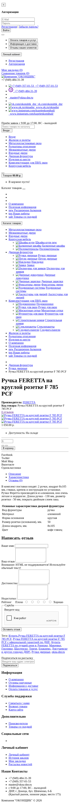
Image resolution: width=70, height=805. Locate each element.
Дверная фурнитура (21, 156)
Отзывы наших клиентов (23, 47)
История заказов (19, 757)
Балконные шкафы (53, 245)
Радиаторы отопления (22, 146)
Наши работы (19, 213)
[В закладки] (2, 445)
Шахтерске (21, 648)
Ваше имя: (7, 545)
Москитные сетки (52, 310)
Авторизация (17, 63)
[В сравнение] (6, 445)
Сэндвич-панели (50, 329)
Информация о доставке (23, 44)
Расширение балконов (25, 210)
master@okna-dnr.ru (21, 97)
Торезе (33, 648)
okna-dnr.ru (58, 651)
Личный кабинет (19, 754)
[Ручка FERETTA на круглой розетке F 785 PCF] (31, 415)
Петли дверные (47, 258)
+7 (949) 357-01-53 (46, 85)
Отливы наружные (20, 682)
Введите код (11, 609)
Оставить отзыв (11, 629)
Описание (15, 473)
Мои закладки (17, 761)
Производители (18, 723)
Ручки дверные (47, 255)
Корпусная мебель (20, 165)
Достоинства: (9, 583)
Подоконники (44, 303)
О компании (16, 203)
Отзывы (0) (15, 480)
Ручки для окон (47, 307)
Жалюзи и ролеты (20, 140)
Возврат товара (18, 706)
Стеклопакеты (46, 326)
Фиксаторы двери (52, 284)
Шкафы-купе (46, 242)
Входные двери (18, 152)
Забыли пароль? (28, 26)
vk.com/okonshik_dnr (49, 104)
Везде (12, 136)
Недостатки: (9, 598)
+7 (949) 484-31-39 (25, 91)
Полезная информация (22, 207)
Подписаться (10, 665)
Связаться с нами (19, 703)
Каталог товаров (12, 223)
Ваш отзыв (8, 561)
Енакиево (44, 648)
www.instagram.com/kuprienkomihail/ (31, 113)
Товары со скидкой (23, 216)
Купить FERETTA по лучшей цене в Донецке (30, 644)
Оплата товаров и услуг (23, 40)
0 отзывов (7, 412)
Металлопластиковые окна (25, 143)
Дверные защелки (52, 281)
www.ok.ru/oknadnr (46, 107)
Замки (30, 265)
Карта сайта (16, 709)
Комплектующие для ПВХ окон (28, 162)
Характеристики (19, 477)
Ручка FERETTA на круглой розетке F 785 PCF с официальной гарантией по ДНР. (33, 640)
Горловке (7, 648)
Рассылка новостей (20, 764)
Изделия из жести (19, 159)
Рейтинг (6, 602)
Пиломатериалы (49, 248)
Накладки (37, 261)
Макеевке (55, 645)
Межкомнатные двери (22, 149)
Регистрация (9, 26)
